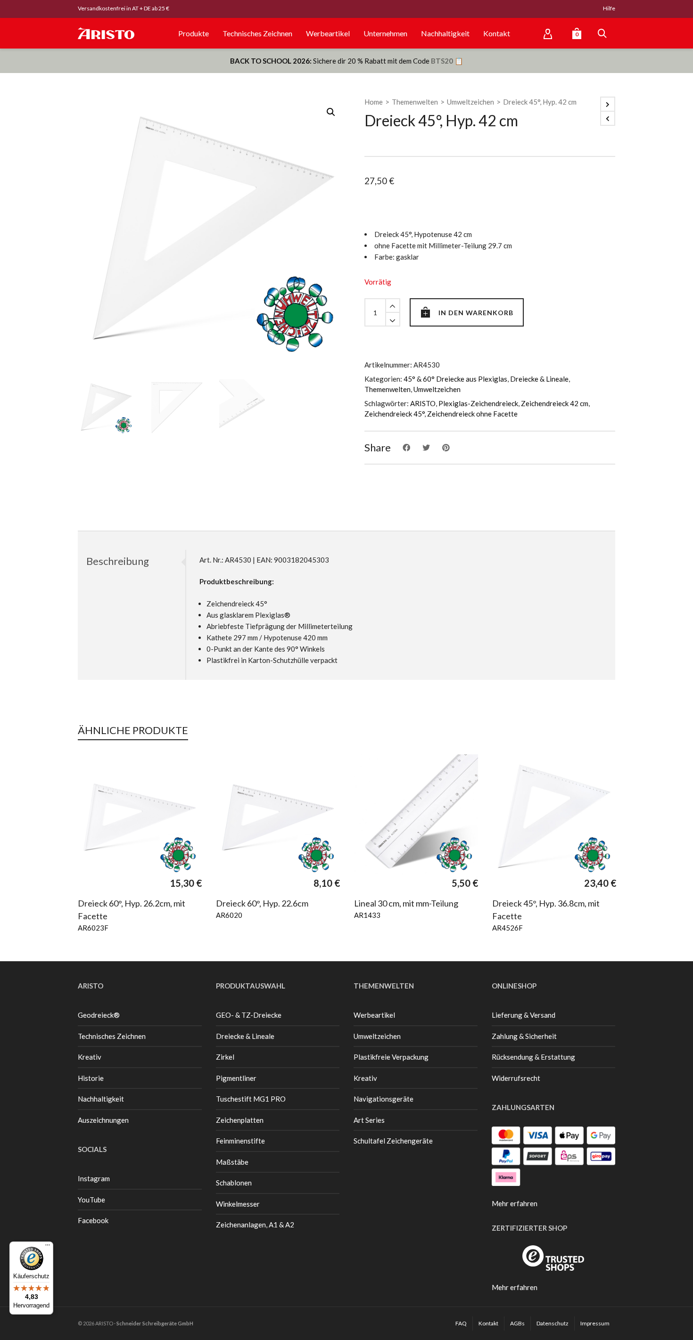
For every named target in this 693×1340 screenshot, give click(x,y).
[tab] (131, 561)
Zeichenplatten (240, 1120)
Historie (91, 1078)
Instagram (94, 1178)
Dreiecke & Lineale (539, 379)
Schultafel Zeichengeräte (393, 1140)
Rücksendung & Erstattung (533, 1057)
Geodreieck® (99, 1015)
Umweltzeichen (470, 102)
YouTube (91, 1199)
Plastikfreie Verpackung (391, 1057)
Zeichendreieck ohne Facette (472, 413)
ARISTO (423, 403)
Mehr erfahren (514, 1203)
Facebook (93, 1220)
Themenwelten (415, 102)
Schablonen (234, 1182)
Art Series (369, 1120)
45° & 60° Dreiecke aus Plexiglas (455, 379)
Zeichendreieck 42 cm (554, 403)
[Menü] (47, 1247)
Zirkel (225, 1057)
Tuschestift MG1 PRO (251, 1099)
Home (373, 102)
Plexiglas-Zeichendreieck (478, 403)
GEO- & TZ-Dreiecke (248, 1015)
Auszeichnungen (103, 1120)
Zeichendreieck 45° (394, 413)
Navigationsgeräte (383, 1099)
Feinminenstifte (240, 1140)
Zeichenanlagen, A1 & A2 (255, 1224)
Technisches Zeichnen (112, 1036)
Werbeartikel (374, 1015)
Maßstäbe (232, 1162)
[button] (330, 112)
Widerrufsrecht (516, 1078)
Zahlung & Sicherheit (524, 1036)
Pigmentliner (236, 1078)
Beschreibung (117, 561)
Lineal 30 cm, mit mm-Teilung (406, 903)
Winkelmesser (238, 1204)
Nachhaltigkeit (101, 1099)
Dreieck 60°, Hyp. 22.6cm (262, 903)
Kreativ (89, 1057)
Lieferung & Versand (523, 1015)
